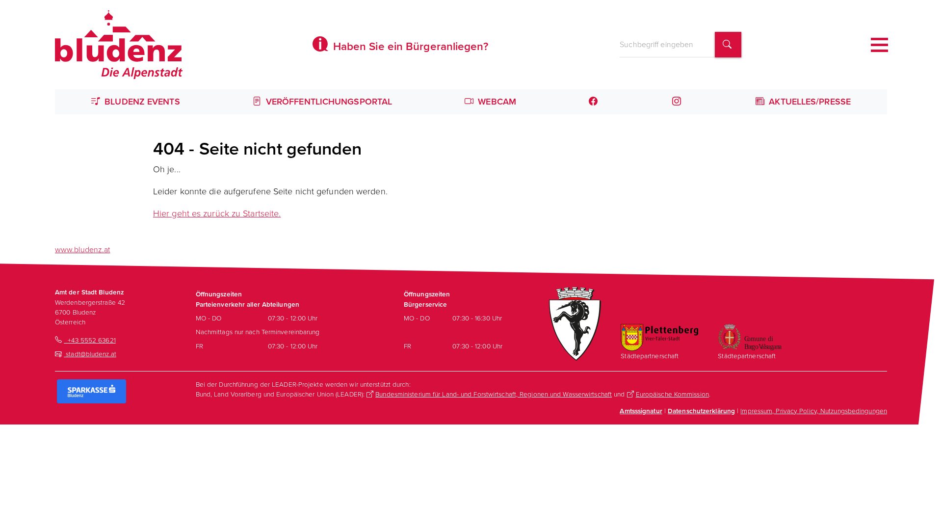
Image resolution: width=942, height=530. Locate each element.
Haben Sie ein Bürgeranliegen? (409, 46)
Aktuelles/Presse (808, 101)
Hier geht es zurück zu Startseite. (217, 213)
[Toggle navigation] (879, 44)
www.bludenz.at (82, 249)
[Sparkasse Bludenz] (91, 391)
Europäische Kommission (672, 394)
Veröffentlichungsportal (327, 101)
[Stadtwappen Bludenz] (575, 323)
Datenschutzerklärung (701, 411)
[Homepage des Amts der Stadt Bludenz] (119, 44)
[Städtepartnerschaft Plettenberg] (659, 337)
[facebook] (594, 101)
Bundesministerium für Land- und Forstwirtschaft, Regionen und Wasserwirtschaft (493, 394)
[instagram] (677, 101)
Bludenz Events (141, 101)
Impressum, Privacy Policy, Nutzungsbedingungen (813, 411)
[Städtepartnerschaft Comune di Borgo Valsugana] (750, 336)
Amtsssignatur (641, 411)
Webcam (495, 101)
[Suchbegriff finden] (728, 45)
